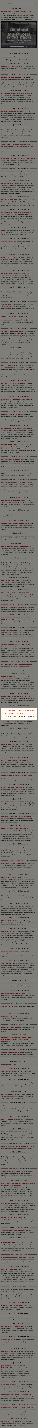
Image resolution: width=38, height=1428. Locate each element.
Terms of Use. (29, 716)
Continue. (29, 713)
